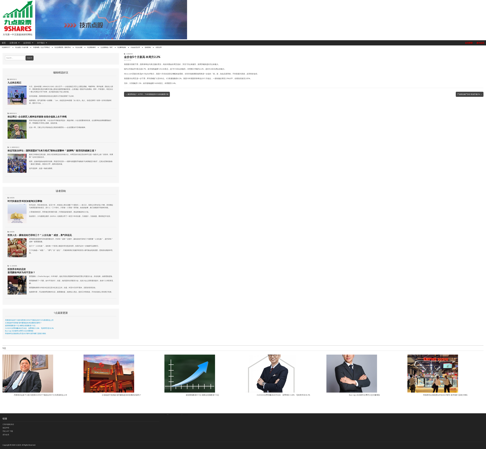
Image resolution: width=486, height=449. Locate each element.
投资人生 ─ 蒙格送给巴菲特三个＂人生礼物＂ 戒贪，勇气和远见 (40, 235)
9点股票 (18, 445)
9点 (10, 147)
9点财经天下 (6, 47)
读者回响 (148, 47)
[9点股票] (17, 16)
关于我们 (41, 43)
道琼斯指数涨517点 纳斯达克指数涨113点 (20, 325)
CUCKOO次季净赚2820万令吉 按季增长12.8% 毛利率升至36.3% (29, 328)
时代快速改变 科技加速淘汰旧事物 (25, 201)
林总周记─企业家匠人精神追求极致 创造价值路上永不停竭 (37, 116)
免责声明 (6, 428)
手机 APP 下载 (8, 431)
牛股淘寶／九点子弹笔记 (41, 47)
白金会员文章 (135, 47)
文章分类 (13, 43)
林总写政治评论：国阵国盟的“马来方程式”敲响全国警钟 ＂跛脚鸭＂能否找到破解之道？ (52, 150)
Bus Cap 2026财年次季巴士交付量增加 (19, 331)
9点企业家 (78, 47)
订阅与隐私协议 (8, 424)
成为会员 (480, 43)
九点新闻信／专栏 (106, 47)
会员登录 (469, 43)
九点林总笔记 (14, 82)
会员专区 (27, 43)
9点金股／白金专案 (21, 47)
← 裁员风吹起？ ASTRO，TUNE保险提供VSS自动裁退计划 (147, 94)
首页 (4, 43)
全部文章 (159, 47)
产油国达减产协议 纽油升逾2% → (469, 94)
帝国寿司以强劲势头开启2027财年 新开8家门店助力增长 (25, 333)
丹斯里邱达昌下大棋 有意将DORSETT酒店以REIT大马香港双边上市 (29, 320)
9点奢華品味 (121, 47)
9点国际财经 (91, 47)
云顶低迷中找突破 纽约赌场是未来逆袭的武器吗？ (23, 323)
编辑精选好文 (13, 79)
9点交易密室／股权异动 (63, 47)
